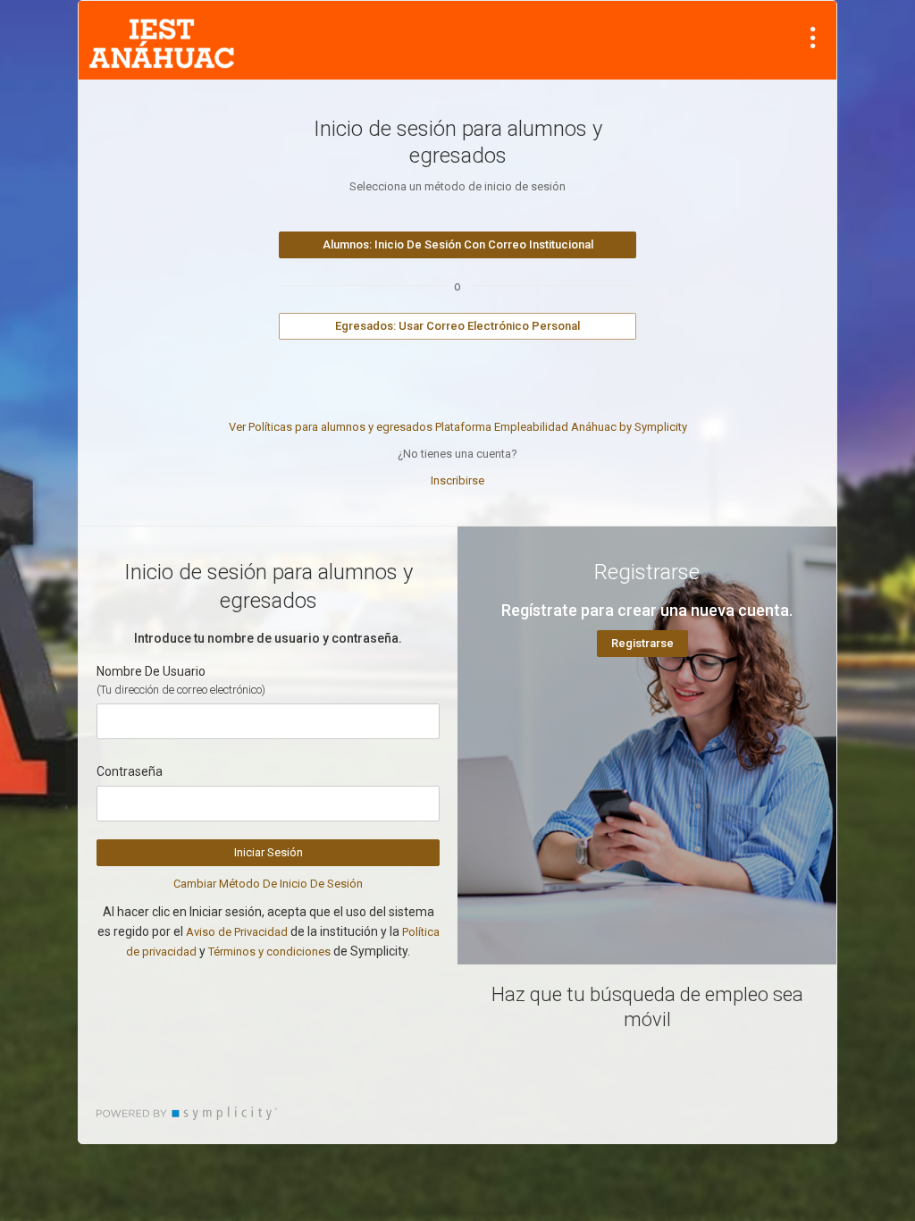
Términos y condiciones (269, 951)
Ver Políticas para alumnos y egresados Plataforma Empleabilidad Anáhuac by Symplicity (458, 427)
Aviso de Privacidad (237, 932)
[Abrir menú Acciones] (813, 37)
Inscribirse (457, 480)
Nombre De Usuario (151, 671)
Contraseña (130, 771)
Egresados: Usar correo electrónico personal (457, 326)
